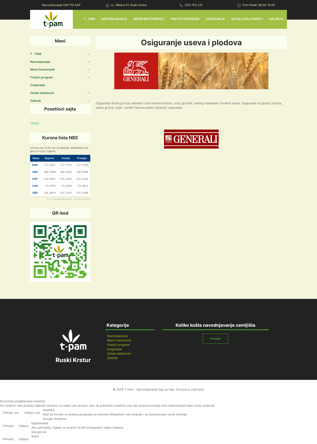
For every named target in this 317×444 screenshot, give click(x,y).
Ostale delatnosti (119, 353)
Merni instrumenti (119, 340)
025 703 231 (194, 5)
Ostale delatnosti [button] (247, 19)
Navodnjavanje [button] (114, 19)
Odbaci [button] (24, 426)
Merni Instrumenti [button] (149, 19)
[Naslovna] (53, 19)
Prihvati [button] (8, 426)
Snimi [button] (35, 436)
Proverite (215, 338)
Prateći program (118, 345)
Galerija (112, 358)
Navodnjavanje (117, 336)
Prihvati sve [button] (11, 412)
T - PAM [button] (89, 19)
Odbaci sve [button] (32, 412)
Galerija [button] (276, 19)
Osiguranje (215, 19)
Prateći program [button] (185, 19)
